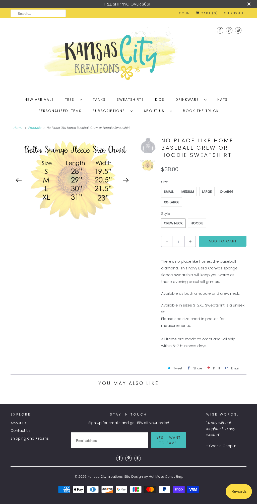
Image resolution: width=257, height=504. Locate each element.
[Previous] (18, 180)
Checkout (234, 13)
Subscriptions (110, 110)
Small (168, 191)
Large (207, 191)
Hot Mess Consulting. (166, 476)
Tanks (99, 99)
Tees (71, 99)
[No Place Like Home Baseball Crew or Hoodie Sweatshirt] (72, 180)
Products (34, 128)
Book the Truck (201, 110)
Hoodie (197, 223)
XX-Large (171, 202)
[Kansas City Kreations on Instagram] (238, 30)
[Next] (125, 180)
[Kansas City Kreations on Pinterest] (229, 30)
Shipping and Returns (30, 438)
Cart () (209, 13)
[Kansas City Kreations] (128, 55)
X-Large (226, 191)
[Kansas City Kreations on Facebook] (220, 30)
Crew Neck (173, 223)
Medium (187, 191)
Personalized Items (60, 110)
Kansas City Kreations (105, 476)
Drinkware (188, 99)
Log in (183, 13)
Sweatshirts (130, 99)
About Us (155, 110)
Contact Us (21, 430)
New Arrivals (39, 99)
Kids (159, 99)
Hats (222, 99)
